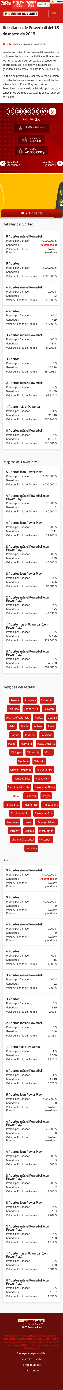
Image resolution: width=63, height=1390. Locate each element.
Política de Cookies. (31, 1364)
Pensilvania (11, 804)
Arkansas (30, 700)
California (46, 700)
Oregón (46, 796)
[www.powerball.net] (20, 14)
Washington (46, 831)
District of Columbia (17, 717)
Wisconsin (45, 839)
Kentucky (30, 735)
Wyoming (31, 848)
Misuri (48, 752)
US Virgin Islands (46, 822)
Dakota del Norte (45, 787)
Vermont (14, 831)
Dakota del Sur (43, 813)
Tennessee (13, 822)
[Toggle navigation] (54, 13)
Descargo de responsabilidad (31, 1353)
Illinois (24, 726)
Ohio (16, 796)
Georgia (52, 717)
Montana (23, 761)
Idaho (12, 726)
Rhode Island (50, 804)
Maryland (26, 744)
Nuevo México (22, 778)
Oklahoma (31, 796)
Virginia (29, 831)
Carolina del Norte (18, 787)
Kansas (15, 735)
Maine (11, 744)
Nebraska (39, 761)
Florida (39, 717)
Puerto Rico (31, 804)
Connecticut (31, 709)
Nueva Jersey (45, 770)
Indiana (38, 726)
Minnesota (33, 752)
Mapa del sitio (31, 1370)
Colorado (13, 709)
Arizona (15, 700)
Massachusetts (46, 744)
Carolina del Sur (20, 813)
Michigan (16, 752)
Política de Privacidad (31, 1359)
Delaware (49, 709)
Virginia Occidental (23, 839)
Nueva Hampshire (21, 770)
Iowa (51, 726)
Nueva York (42, 778)
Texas (27, 822)
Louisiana (46, 735)
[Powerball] (4, 44)
